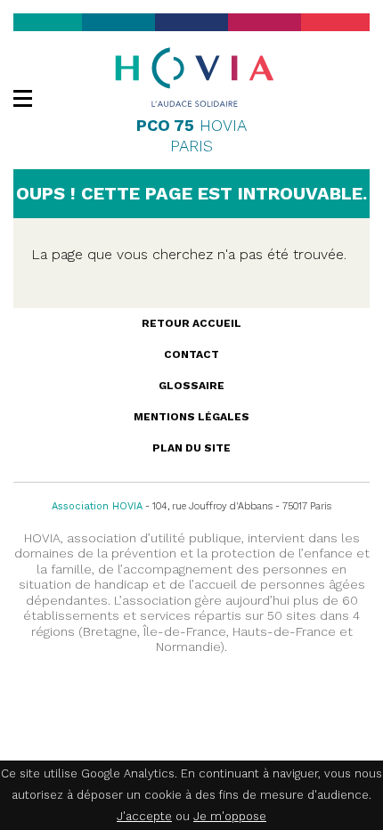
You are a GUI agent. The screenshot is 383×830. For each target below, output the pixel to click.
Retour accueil (191, 323)
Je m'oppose (229, 816)
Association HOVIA (97, 506)
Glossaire (191, 385)
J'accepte (144, 816)
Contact (191, 354)
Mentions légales (191, 417)
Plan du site (191, 448)
